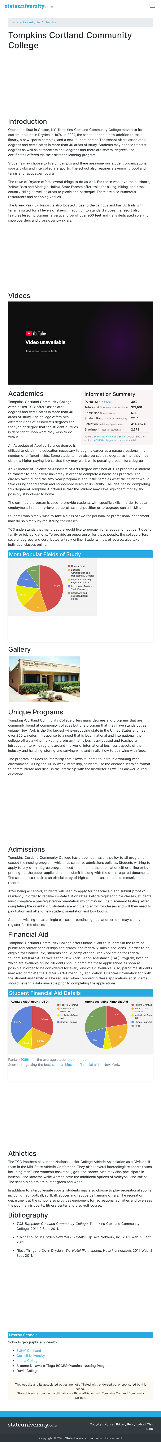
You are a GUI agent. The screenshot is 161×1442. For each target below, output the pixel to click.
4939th (24, 1059)
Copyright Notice (101, 1424)
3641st (122, 436)
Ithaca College (28, 1360)
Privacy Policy (125, 1424)
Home (15, 22)
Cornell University (31, 1355)
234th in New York (102, 436)
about (108, 402)
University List (31, 22)
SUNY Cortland (29, 1350)
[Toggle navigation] (152, 6)
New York (50, 22)
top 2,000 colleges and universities (112, 440)
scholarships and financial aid (75, 1064)
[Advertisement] (80, 81)
